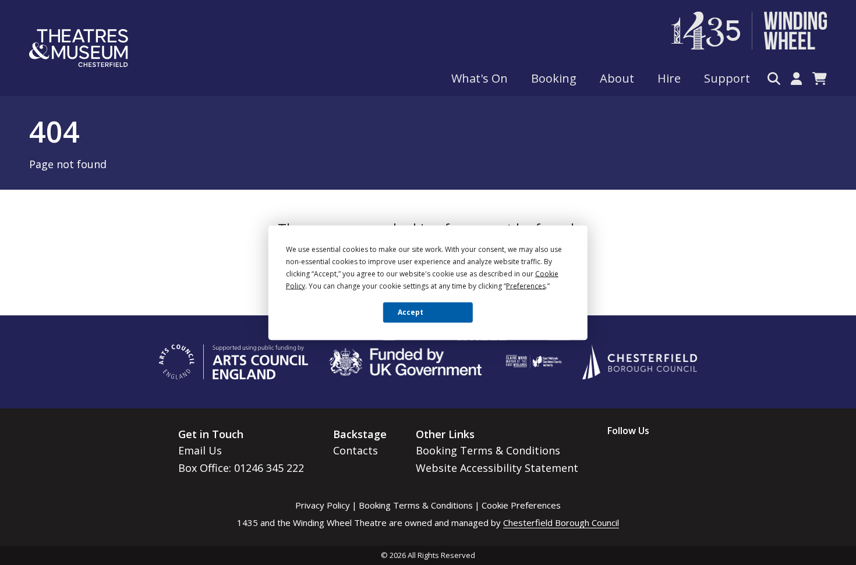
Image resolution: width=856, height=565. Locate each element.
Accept (410, 312)
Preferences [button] (526, 285)
